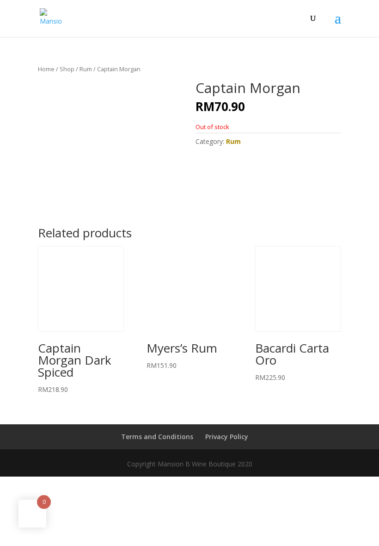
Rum (85, 69)
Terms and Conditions (157, 436)
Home (46, 69)
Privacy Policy (226, 436)
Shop (67, 69)
